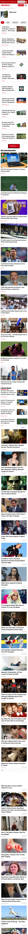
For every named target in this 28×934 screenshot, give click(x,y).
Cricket (3, 80)
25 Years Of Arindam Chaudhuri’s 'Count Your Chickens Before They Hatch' (8, 393)
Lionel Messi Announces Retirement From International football (13, 265)
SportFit (2, 197)
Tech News (3, 173)
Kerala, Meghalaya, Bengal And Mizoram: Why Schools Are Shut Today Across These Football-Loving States (9, 42)
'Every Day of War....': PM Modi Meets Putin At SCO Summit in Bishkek (14, 335)
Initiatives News (4, 220)
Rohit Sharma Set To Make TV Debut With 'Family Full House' (13, 383)
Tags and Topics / (7, 8)
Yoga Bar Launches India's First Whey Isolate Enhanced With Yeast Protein (14, 217)
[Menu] (26, 5)
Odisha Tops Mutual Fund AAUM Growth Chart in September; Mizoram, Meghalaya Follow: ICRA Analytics (9, 102)
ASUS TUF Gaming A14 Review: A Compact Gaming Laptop (13, 170)
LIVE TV (21, 5)
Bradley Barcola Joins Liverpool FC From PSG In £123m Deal (13, 359)
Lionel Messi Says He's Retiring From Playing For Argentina (13, 194)
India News (4, 33)
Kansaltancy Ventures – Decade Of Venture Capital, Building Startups (8, 412)
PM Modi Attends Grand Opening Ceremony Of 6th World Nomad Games (13, 241)
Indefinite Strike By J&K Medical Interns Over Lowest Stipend (14, 312)
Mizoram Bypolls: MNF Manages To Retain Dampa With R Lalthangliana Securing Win (8, 90)
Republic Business (5, 104)
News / (2, 8)
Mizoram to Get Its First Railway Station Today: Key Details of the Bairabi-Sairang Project (8, 138)
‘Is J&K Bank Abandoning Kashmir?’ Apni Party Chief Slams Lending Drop (12, 288)
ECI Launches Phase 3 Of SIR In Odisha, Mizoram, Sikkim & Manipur (9, 65)
